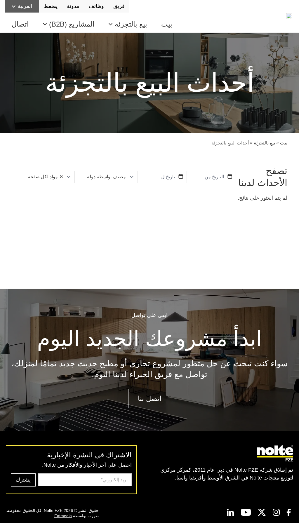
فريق (119, 6)
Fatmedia (63, 515)
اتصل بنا (149, 398)
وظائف (96, 6)
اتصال (20, 24)
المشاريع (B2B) (72, 24)
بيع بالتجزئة (131, 24)
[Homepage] (290, 16)
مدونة (73, 6)
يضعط (51, 6)
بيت (166, 24)
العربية (25, 6)
